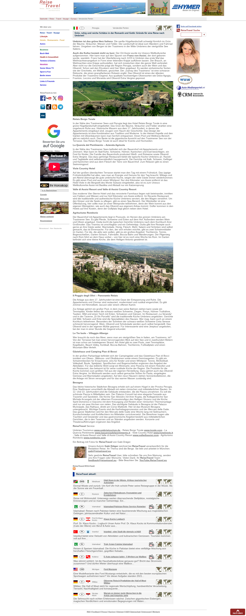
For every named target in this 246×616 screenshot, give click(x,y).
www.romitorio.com (95, 438)
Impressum (146, 612)
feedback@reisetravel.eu (102, 460)
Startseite (44, 19)
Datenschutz (135, 612)
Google (43, 195)
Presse (104, 612)
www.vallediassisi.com (146, 435)
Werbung (156, 612)
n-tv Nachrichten (49, 190)
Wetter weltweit (47, 217)
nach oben (238, 613)
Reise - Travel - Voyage (59, 19)
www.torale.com (153, 430)
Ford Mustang (110, 569)
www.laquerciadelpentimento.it (112, 433)
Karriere (112, 612)
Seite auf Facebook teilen (191, 26)
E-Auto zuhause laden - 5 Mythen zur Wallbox (125, 557)
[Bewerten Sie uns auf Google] (54, 135)
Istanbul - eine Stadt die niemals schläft (122, 532)
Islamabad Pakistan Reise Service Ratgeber (125, 506)
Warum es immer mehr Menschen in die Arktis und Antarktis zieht (123, 594)
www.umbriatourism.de (107, 430)
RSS (88, 612)
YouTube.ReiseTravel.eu (153, 460)
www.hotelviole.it (163, 433)
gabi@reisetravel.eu (99, 451)
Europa (74, 19)
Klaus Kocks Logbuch (114, 519)
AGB (127, 612)
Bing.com (44, 199)
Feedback (96, 612)
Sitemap (120, 612)
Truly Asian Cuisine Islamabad (118, 544)
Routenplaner (46, 221)
